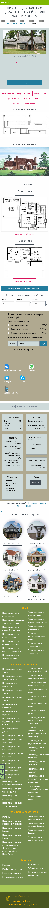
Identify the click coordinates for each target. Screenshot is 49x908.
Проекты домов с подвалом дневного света (11, 721)
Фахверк (35, 482)
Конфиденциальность (12, 869)
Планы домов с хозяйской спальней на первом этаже (38, 789)
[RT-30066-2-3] (12, 530)
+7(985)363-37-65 (12, 393)
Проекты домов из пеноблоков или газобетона (36, 720)
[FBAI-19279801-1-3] (36, 584)
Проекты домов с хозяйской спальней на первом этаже (38, 779)
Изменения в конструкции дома (23, 333)
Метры (35, 299)
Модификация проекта (12, 877)
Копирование (34, 864)
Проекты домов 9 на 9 (12, 735)
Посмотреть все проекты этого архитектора (25, 288)
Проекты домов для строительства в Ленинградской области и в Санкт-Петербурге (11, 848)
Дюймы (19, 299)
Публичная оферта (36, 868)
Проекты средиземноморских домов (37, 636)
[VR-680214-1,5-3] (12, 557)
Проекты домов (19, 23)
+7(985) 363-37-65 (21, 896)
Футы (4, 299)
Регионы (6, 817)
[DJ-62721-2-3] (12, 584)
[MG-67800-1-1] (36, 557)
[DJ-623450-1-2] (36, 530)
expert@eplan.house (12, 370)
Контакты (7, 865)
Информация (27, 82)
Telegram (8, 382)
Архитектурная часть (19, 325)
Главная (7, 23)
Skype (22, 382)
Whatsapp (33, 370)
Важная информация (11, 873)
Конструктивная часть (20, 329)
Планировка (13, 82)
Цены (38, 82)
